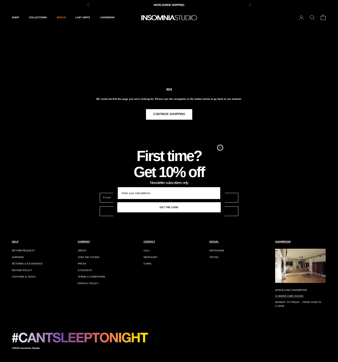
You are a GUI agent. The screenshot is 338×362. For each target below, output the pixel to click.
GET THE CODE (169, 207)
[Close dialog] (220, 147)
